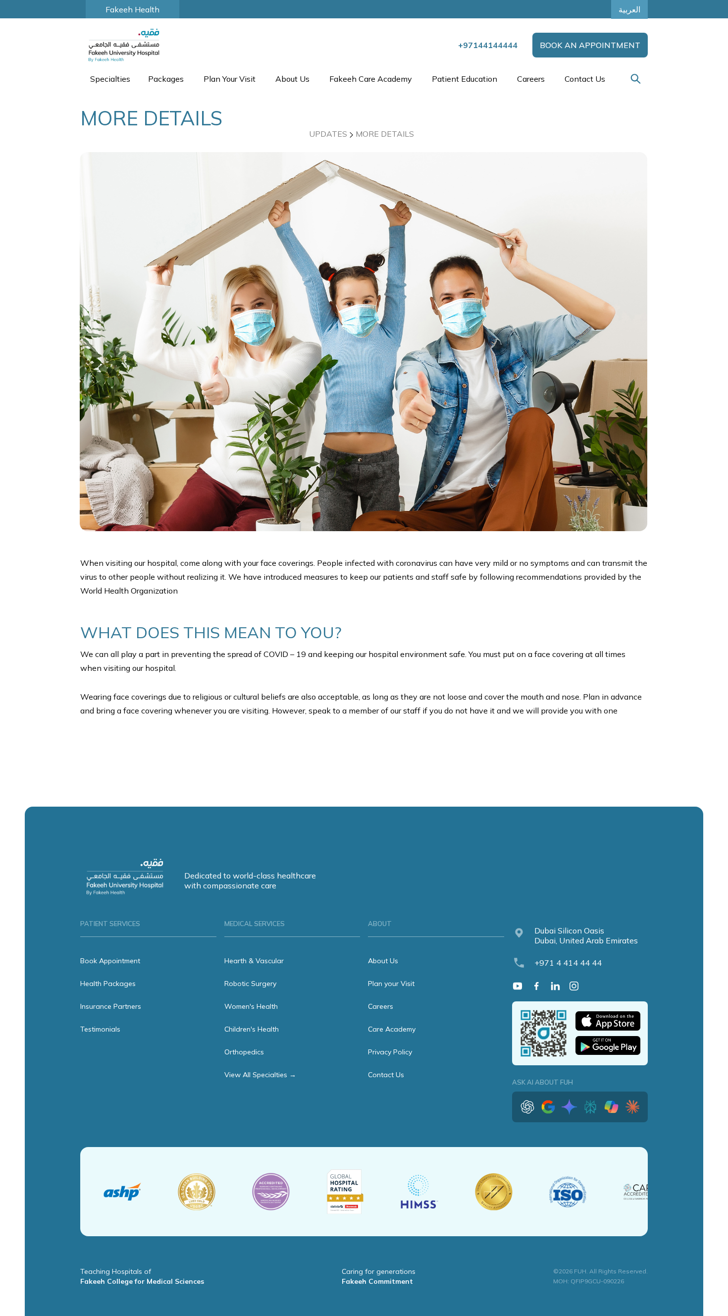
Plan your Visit (391, 983)
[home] (124, 45)
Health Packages (108, 983)
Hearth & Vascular (254, 960)
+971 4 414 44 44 (568, 963)
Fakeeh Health (132, 9)
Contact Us (585, 79)
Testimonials (100, 1029)
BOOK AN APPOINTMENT (590, 45)
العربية (629, 9)
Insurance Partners (110, 1006)
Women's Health (251, 1006)
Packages (166, 79)
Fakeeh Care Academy (370, 79)
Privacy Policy (390, 1051)
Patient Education (464, 79)
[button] (109, 79)
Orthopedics (244, 1051)
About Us (383, 960)
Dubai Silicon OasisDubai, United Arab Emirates (586, 935)
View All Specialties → (260, 1074)
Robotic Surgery (250, 983)
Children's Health (251, 1029)
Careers (531, 79)
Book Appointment (110, 960)
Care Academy (392, 1029)
